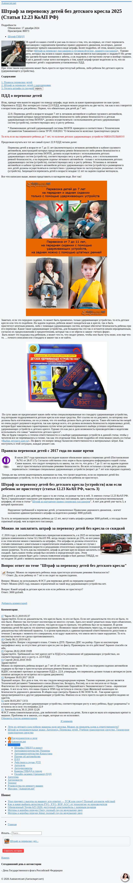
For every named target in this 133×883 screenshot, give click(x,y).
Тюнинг (12, 782)
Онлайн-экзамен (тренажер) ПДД (32, 774)
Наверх (5, 857)
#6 (2, 639)
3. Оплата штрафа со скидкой (17, 88)
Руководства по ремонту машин (25, 785)
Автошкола (14, 744)
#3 (2, 677)
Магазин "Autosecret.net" (21, 788)
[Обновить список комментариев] (18, 609)
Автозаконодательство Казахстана (33, 753)
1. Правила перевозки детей (16, 82)
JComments (66, 721)
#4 (2, 659)
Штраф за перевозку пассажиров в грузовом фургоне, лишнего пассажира (76, 50)
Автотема (13, 777)
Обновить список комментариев (19, 718)
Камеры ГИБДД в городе (28, 771)
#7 (2, 616)
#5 (2, 651)
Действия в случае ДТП (27, 762)
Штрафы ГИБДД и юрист (28, 747)
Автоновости (15, 780)
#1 (2, 709)
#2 (2, 700)
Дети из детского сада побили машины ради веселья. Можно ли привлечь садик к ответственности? (63, 726)
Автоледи (19, 765)
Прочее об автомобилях (27, 756)
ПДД (17, 759)
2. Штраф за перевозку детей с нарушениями (26, 85)
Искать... (6, 833)
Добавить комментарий (14, 603)
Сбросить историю (13, 851)
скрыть (38, 88)
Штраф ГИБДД (16, 36)
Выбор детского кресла (15, 440)
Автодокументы (23, 768)
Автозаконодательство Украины (32, 750)
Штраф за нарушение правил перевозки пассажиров (61, 501)
